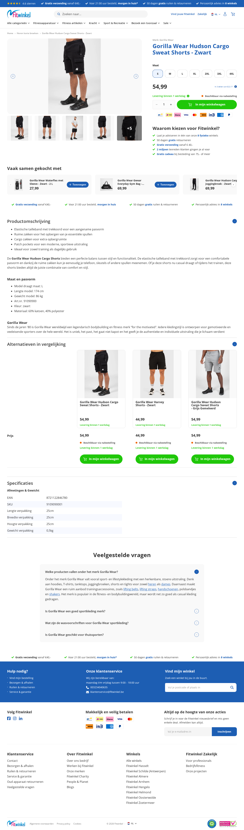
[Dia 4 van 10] (101, 128)
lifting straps (148, 589)
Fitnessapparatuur (44, 23)
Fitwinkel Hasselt (137, 766)
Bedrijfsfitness (195, 766)
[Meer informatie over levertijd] (188, 96)
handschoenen (168, 589)
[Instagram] (14, 718)
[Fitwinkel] (16, 824)
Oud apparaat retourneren (25, 782)
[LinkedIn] (20, 718)
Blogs (70, 787)
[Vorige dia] (13, 76)
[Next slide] (233, 185)
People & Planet (77, 782)
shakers (54, 594)
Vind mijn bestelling (21, 678)
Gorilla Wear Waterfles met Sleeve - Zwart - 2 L (46, 182)
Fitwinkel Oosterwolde (141, 798)
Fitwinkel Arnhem (138, 782)
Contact (12, 761)
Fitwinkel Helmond (138, 792)
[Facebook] (9, 718)
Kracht (93, 23)
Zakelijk (202, 14)
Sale (165, 23)
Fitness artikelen (72, 23)
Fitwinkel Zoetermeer (140, 803)
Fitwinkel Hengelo (138, 787)
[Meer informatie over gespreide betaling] (235, 86)
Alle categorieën (17, 23)
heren (152, 584)
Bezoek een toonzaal (144, 23)
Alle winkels (134, 761)
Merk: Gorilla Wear (163, 40)
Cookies (77, 823)
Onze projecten (196, 771)
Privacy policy (63, 823)
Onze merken (76, 771)
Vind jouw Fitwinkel (183, 14)
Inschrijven (224, 731)
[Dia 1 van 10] (19, 128)
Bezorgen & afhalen (21, 682)
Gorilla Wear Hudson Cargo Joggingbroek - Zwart (222, 182)
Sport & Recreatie (114, 23)
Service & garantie (20, 692)
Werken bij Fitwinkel (80, 766)
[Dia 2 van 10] (47, 128)
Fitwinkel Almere (137, 776)
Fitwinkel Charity (78, 776)
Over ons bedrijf (77, 761)
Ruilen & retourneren (22, 687)
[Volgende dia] (136, 76)
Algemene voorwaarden (42, 823)
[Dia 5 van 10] (129, 128)
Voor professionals (198, 761)
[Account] (225, 14)
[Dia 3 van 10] (74, 128)
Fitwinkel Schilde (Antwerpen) (146, 771)
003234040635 (99, 687)
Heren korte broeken (27, 33)
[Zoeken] (232, 687)
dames (165, 584)
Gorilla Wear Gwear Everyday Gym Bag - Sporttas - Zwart (130, 182)
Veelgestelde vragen (20, 787)
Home (10, 33)
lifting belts (130, 589)
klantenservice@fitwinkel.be (107, 692)
